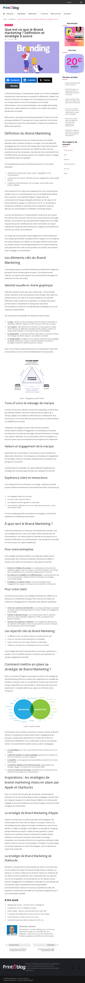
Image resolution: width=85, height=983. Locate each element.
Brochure (66, 169)
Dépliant (66, 159)
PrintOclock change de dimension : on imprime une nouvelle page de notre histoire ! (72, 132)
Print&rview (21, 14)
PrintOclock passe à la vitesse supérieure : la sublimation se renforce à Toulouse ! (72, 91)
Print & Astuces (56, 14)
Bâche (66, 173)
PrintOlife (10, 14)
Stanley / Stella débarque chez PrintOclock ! (72, 84)
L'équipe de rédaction (9, 980)
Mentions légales (28, 980)
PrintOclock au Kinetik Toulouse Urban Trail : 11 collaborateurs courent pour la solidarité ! (72, 111)
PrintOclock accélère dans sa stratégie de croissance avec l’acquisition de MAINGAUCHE (71, 122)
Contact (20, 980)
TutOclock (44, 14)
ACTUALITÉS (67, 14)
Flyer (65, 155)
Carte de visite (68, 150)
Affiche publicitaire (69, 164)
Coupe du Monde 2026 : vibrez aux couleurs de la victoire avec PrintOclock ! (72, 101)
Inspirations (32, 14)
